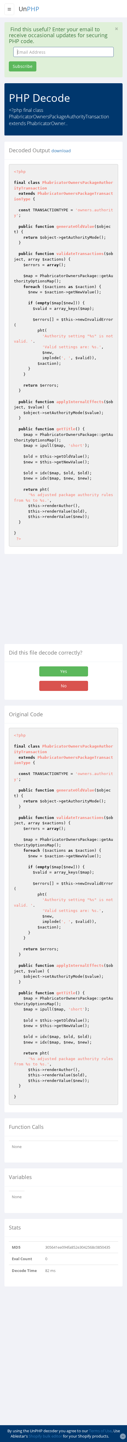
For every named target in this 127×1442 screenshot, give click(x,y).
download (61, 150)
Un (29, 9)
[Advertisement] (54, 601)
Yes (63, 671)
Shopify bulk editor (45, 1436)
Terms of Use (100, 1430)
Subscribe (22, 66)
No (63, 686)
